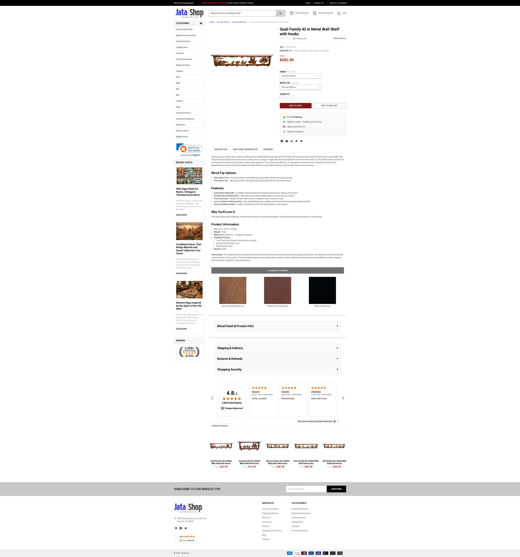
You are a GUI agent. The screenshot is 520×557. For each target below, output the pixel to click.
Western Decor (182, 131)
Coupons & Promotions (272, 531)
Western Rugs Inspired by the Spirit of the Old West (188, 305)
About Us (266, 517)
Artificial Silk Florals (184, 29)
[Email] (287, 141)
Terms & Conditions (270, 509)
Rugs (178, 107)
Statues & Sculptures (185, 119)
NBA (178, 83)
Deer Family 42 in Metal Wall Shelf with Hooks (306, 462)
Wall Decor (180, 125)
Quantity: (285, 94)
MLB (178, 77)
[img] (231, 398)
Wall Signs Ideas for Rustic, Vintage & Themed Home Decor (188, 191)
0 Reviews (268, 149)
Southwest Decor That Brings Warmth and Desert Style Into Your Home (188, 249)
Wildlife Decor (182, 137)
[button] (189, 150)
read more (181, 215)
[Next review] (343, 398)
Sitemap (265, 539)
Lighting (179, 71)
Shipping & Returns (270, 513)
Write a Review (340, 38)
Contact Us (319, 3)
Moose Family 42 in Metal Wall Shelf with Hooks (277, 462)
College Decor (182, 47)
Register (343, 3)
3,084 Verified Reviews (232, 402)
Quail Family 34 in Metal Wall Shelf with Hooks (221, 462)
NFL (177, 89)
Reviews (265, 526)
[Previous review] (212, 398)
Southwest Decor (183, 113)
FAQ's (308, 3)
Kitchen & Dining (183, 65)
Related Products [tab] (220, 426)
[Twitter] (296, 141)
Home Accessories (184, 59)
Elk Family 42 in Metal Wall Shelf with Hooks (334, 462)
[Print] (292, 141)
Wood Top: (289, 83)
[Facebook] (282, 141)
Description (220, 149)
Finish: (287, 72)
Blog (264, 535)
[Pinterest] (301, 141)
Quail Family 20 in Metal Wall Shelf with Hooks (249, 462)
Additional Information (245, 149)
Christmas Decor (183, 41)
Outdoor (179, 101)
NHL (178, 95)
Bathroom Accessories (186, 35)
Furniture (180, 53)
